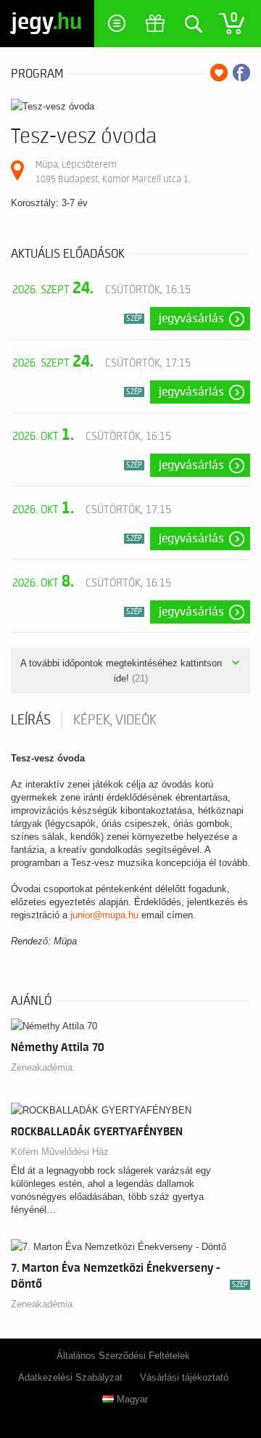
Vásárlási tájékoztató (184, 1377)
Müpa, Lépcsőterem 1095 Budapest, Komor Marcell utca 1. (113, 171)
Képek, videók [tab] (115, 720)
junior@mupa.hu (104, 915)
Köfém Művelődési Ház (60, 1151)
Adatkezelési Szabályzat (70, 1377)
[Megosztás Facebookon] (241, 72)
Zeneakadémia (41, 1067)
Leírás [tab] (31, 720)
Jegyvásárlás (191, 318)
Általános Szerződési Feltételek (123, 1355)
